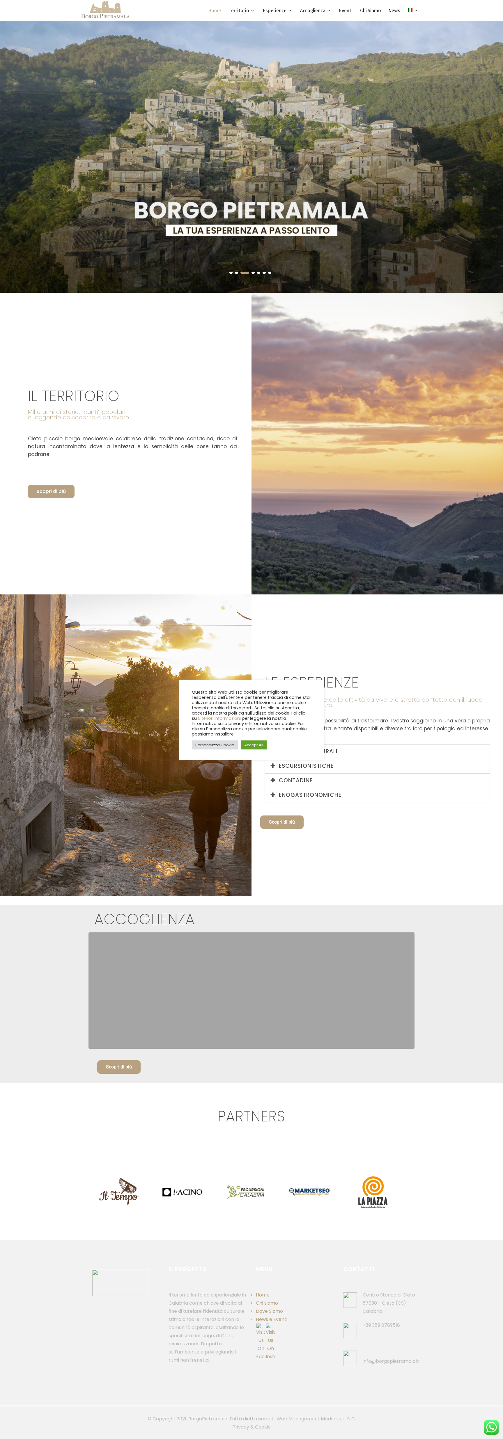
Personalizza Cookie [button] (214, 745)
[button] (377, 752)
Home (263, 1295)
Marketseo (333, 1418)
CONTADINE (296, 780)
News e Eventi (271, 1319)
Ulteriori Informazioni (219, 718)
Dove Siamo (269, 1311)
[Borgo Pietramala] (105, 9)
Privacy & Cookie (251, 1427)
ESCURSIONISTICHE (306, 766)
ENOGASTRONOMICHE (310, 795)
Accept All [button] (253, 745)
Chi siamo (267, 1303)
